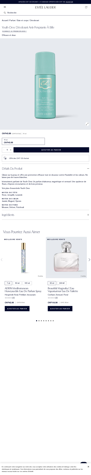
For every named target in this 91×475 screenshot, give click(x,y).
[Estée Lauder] (45, 7)
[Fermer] (88, 466)
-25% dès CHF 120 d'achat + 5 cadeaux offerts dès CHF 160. (45, 2)
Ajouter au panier (51, 150)
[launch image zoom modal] (87, 124)
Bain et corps (22, 20)
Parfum (12, 20)
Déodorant (34, 20)
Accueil (5, 20)
